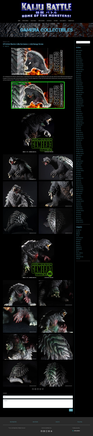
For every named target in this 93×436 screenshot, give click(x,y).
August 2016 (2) (79, 193)
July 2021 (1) (78, 142)
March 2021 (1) (78, 145)
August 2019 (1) (79, 163)
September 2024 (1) (80, 92)
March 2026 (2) (78, 58)
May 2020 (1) (78, 159)
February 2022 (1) (79, 132)
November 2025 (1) (79, 65)
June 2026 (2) (78, 54)
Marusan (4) (78, 243)
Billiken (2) (78, 233)
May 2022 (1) (78, 128)
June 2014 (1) (78, 214)
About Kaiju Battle (13, 421)
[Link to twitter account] (44, 431)
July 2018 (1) (78, 172)
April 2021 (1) (78, 143)
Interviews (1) (78, 239)
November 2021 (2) (79, 136)
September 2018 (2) (80, 170)
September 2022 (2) (80, 123)
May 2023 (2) (78, 109)
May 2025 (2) (78, 77)
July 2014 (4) (78, 212)
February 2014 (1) (79, 220)
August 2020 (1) (79, 155)
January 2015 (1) (79, 206)
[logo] (46, 10)
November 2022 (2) (79, 119)
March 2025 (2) (78, 81)
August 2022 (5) (79, 124)
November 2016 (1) (79, 189)
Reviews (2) (78, 254)
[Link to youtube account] (46, 431)
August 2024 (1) (79, 94)
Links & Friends (35, 421)
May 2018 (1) (78, 174)
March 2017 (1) (78, 184)
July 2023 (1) (78, 107)
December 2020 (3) (79, 149)
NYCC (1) (77, 251)
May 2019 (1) (78, 164)
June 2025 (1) (78, 75)
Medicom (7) (78, 245)
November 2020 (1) (79, 151)
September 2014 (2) (80, 210)
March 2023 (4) (78, 111)
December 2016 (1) (79, 187)
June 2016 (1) (78, 197)
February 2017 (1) (79, 185)
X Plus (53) (78, 258)
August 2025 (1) (79, 71)
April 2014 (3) (78, 218)
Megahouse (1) (78, 247)
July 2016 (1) (78, 195)
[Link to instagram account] (49, 431)
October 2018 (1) (79, 168)
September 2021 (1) (80, 138)
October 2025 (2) (79, 67)
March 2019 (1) (78, 166)
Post (71, 410)
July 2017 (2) (78, 180)
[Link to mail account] (51, 431)
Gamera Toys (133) (79, 237)
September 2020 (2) (80, 153)
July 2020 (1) (78, 157)
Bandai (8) (78, 232)
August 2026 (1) (79, 50)
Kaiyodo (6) (78, 241)
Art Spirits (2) (78, 230)
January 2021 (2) (79, 147)
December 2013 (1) (79, 222)
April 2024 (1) (78, 96)
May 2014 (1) (78, 216)
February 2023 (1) (79, 113)
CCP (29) (77, 235)
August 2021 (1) (79, 140)
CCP (3, 46)
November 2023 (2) (79, 102)
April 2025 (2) (78, 79)
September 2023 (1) (80, 105)
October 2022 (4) (79, 121)
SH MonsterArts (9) (79, 256)
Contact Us (58, 421)
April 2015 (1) (78, 204)
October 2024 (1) (79, 90)
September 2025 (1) (80, 69)
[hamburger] (6, 2)
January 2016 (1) (79, 199)
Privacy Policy (79, 421)
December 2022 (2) (79, 117)
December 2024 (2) (79, 86)
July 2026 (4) (78, 52)
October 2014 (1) (79, 208)
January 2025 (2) (79, 84)
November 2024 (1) (79, 88)
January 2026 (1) (79, 61)
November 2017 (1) (79, 178)
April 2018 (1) (78, 176)
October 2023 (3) (79, 103)
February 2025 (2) (79, 82)
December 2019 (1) (79, 161)
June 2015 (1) (78, 203)
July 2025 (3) (78, 73)
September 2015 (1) (80, 201)
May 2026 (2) (78, 56)
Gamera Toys (7, 46)
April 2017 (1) (78, 182)
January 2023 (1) (79, 115)
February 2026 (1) (79, 60)
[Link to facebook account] (41, 431)
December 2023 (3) (79, 100)
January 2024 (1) (79, 98)
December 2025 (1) (79, 63)
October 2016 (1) (79, 191)
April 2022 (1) (78, 130)
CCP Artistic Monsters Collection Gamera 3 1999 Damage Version (23, 44)
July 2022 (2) (78, 126)
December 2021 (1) (79, 134)
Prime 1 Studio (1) (79, 252)
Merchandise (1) (79, 249)
